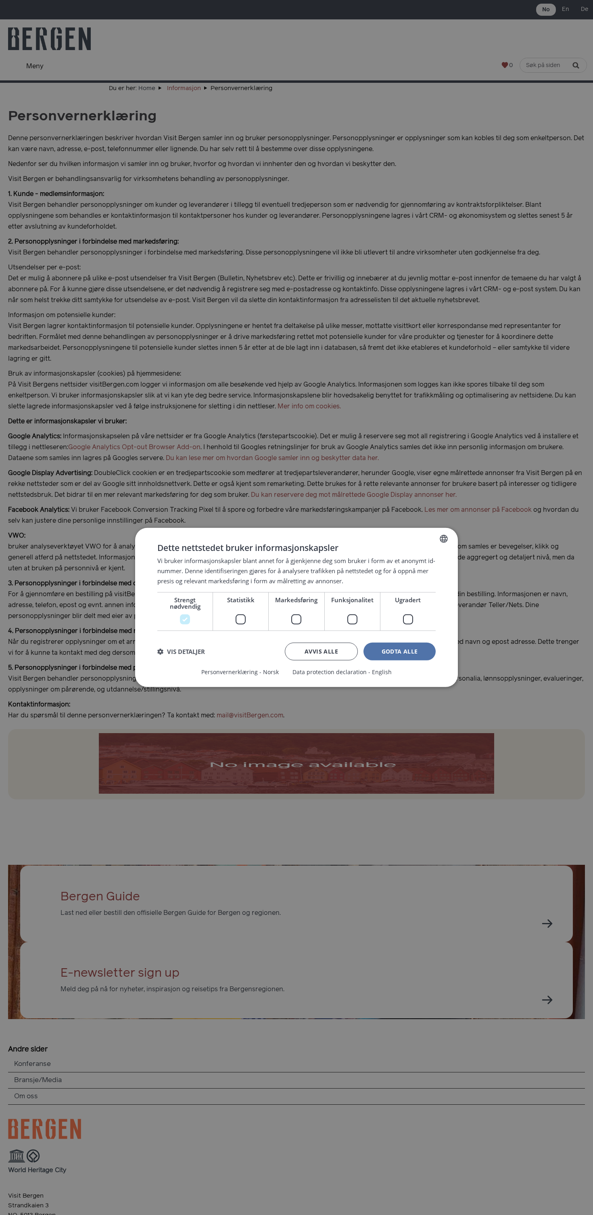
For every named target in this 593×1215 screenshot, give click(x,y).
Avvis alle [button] (321, 651)
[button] (181, 651)
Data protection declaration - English (342, 672)
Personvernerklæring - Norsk (240, 672)
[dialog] (296, 607)
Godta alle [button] (400, 651)
